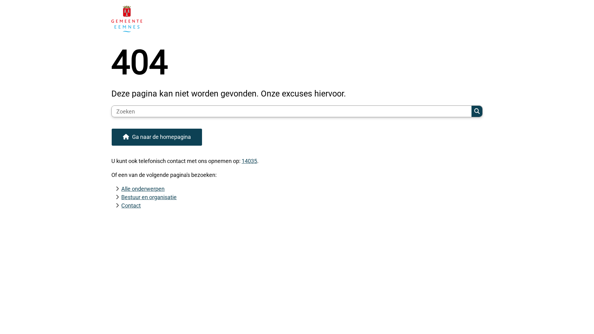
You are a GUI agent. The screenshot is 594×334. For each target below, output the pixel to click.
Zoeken (476, 111)
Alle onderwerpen (143, 189)
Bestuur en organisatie (149, 197)
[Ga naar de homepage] (294, 19)
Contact (131, 205)
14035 (249, 161)
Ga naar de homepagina (161, 137)
